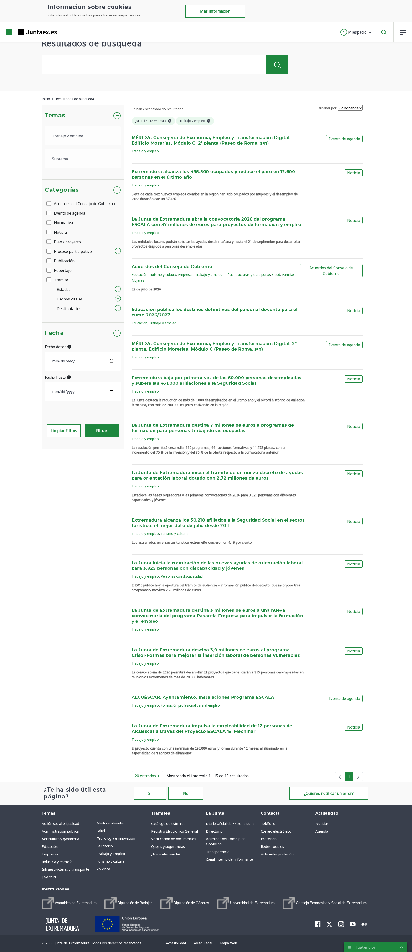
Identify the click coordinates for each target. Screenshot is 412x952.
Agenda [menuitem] (321, 831)
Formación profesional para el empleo (190, 705)
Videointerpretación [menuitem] (277, 854)
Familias (288, 274)
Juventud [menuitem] (49, 876)
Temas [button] (55, 116)
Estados (64, 289)
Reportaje (62, 270)
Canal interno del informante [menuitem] (229, 859)
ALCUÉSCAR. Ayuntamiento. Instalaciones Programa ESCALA (203, 697)
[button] (356, 32)
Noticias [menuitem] (321, 823)
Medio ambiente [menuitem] (110, 823)
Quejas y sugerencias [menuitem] (168, 846)
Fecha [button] (54, 333)
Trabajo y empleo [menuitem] (111, 853)
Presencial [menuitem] (269, 838)
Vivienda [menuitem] (103, 868)
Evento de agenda (69, 213)
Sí (150, 793)
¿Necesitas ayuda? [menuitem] (165, 854)
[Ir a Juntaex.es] (22, 32)
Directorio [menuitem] (214, 831)
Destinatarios (69, 308)
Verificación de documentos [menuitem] (173, 838)
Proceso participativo (72, 251)
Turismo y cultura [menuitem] (110, 861)
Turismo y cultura (162, 274)
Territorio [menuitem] (105, 845)
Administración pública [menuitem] (60, 831)
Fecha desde (56, 346)
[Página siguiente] (358, 776)
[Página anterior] (340, 776)
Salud (276, 274)
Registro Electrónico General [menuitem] (174, 831)
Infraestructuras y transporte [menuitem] (65, 869)
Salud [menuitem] (101, 830)
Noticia (60, 232)
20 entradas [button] (149, 776)
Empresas (185, 274)
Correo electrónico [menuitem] (276, 831)
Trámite (60, 280)
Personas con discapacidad (182, 576)
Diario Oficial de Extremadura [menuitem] (230, 823)
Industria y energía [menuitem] (57, 861)
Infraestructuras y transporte (247, 274)
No (185, 793)
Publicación (64, 261)
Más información (215, 11)
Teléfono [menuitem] (268, 823)
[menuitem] (69, 903)
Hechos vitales (70, 299)
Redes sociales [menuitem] (272, 846)
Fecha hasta (56, 377)
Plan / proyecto (67, 241)
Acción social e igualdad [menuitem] (60, 823)
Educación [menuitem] (50, 846)
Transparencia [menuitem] (217, 851)
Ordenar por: (327, 108)
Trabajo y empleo (145, 151)
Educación (139, 274)
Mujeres (138, 280)
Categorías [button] (62, 190)
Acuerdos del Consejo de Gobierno (84, 203)
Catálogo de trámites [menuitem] (168, 823)
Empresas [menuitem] (50, 854)
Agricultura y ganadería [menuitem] (60, 838)
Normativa (63, 222)
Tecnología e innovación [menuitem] (116, 838)
